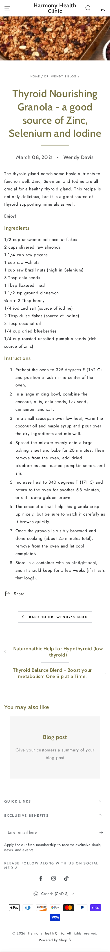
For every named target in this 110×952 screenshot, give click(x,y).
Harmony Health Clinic (46, 933)
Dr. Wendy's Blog (60, 76)
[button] (88, 8)
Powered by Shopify (55, 940)
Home (35, 76)
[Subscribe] (102, 832)
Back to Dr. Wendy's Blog (58, 617)
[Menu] (7, 8)
